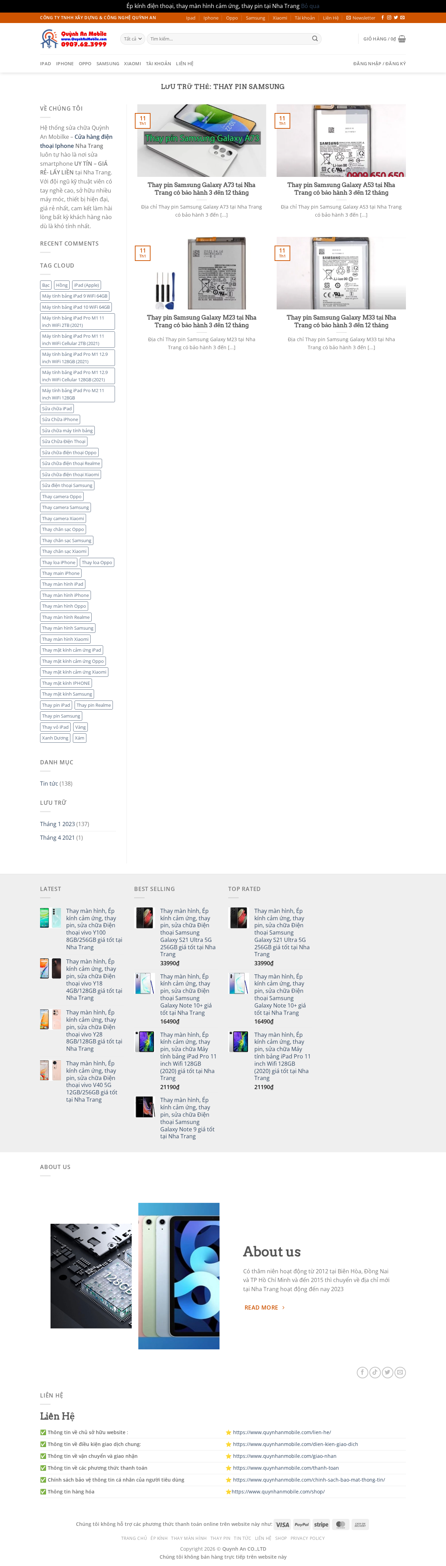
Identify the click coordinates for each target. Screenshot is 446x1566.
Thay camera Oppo (62, 496)
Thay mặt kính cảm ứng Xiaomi (74, 672)
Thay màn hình (189, 1538)
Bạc (45, 285)
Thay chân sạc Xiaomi (64, 551)
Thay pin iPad (56, 705)
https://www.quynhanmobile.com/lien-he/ (282, 1432)
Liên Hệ (331, 18)
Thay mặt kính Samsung (67, 694)
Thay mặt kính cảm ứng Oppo (73, 661)
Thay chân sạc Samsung (66, 540)
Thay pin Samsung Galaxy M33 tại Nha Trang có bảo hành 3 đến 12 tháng (341, 321)
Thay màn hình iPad (62, 584)
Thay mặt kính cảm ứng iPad (71, 650)
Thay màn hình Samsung (67, 628)
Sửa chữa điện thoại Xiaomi (70, 474)
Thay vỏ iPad (55, 727)
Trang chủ (134, 1538)
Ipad (190, 18)
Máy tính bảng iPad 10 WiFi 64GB (76, 307)
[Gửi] (315, 39)
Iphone (210, 18)
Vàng (80, 727)
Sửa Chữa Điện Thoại (63, 441)
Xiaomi (280, 18)
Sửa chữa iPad (57, 408)
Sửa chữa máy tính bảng (67, 430)
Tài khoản (305, 18)
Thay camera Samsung (65, 507)
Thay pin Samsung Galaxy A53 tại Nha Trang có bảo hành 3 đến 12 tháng (341, 188)
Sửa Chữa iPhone (60, 419)
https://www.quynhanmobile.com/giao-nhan (285, 1456)
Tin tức (49, 783)
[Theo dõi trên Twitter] (396, 17)
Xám (79, 738)
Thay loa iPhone (58, 562)
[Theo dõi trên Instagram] (389, 17)
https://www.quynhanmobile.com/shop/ (278, 1491)
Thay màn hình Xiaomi (65, 639)
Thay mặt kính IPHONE (66, 683)
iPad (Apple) (86, 285)
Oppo (232, 18)
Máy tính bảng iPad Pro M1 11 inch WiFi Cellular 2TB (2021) (73, 339)
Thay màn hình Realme (66, 617)
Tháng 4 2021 (57, 837)
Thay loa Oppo (97, 562)
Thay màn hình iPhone (65, 595)
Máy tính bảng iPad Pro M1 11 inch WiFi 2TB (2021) (73, 321)
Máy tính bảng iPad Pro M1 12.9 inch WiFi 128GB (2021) (75, 357)
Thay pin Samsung (61, 716)
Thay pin (220, 1538)
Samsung (255, 18)
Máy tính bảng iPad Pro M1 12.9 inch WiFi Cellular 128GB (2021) (75, 375)
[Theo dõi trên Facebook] (382, 17)
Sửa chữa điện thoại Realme (71, 463)
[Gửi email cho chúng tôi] (402, 17)
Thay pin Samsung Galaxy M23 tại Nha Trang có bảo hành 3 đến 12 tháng (201, 321)
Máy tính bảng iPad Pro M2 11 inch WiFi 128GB (73, 393)
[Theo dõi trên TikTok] (375, 1372)
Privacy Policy (308, 1538)
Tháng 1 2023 (57, 824)
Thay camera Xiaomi (63, 518)
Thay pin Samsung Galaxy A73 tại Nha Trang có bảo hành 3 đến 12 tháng (201, 188)
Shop (281, 1538)
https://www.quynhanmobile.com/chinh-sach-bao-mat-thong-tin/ (309, 1479)
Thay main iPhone (60, 573)
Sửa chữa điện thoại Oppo (69, 452)
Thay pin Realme (94, 705)
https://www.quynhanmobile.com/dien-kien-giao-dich (295, 1444)
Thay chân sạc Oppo (63, 529)
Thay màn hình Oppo (64, 606)
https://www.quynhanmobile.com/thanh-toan (286, 1467)
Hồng (62, 285)
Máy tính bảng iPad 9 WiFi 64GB (74, 296)
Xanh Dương (55, 738)
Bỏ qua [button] (310, 6)
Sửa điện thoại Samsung (67, 485)
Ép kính (159, 1538)
